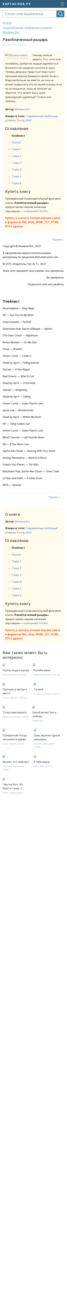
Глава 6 (16, 183)
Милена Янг (22, 109)
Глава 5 (16, 176)
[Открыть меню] (61, 4)
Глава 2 (16, 156)
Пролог (16, 142)
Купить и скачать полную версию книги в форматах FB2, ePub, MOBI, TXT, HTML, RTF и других (32, 222)
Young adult (24, 120)
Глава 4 (16, 169)
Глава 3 (16, 163)
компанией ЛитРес (36, 211)
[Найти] (60, 14)
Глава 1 (16, 149)
